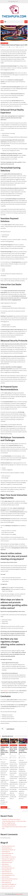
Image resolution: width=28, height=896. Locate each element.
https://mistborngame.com (7, 853)
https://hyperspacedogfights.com (9, 884)
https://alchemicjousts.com (7, 860)
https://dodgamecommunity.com (9, 857)
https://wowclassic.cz (6, 866)
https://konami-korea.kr (7, 862)
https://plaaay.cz (5, 864)
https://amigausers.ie (6, 855)
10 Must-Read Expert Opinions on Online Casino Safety (5, 750)
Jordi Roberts (13, 47)
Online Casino (4, 43)
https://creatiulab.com (6, 871)
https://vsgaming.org (6, 882)
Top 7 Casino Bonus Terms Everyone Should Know (13, 749)
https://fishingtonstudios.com (8, 868)
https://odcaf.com (5, 877)
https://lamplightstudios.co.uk (8, 875)
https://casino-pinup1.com (7, 888)
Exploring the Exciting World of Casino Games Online (23, 749)
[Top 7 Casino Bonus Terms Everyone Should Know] (14, 740)
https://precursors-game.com (8, 859)
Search (8, 808)
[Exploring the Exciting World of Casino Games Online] (23, 740)
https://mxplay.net (6, 851)
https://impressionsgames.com (8, 849)
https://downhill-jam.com (7, 873)
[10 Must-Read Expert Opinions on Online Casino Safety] (5, 740)
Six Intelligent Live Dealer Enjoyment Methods (24, 807)
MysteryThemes (19, 894)
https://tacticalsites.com (7, 848)
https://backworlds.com (7, 880)
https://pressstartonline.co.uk (8, 846)
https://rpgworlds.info (6, 869)
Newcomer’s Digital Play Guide (8, 823)
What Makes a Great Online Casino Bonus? (11, 819)
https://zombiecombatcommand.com (10, 879)
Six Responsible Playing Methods (9, 825)
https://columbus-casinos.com (8, 886)
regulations (6, 690)
